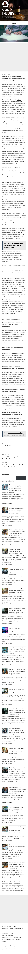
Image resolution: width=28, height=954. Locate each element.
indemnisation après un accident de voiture (11, 940)
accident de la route (7, 933)
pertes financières (7, 949)
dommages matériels (8, 184)
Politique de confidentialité (16, 928)
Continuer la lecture (7, 503)
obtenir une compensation (9, 947)
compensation (12, 267)
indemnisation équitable (8, 943)
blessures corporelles (8, 935)
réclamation (16, 949)
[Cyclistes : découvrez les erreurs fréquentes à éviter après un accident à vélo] (5, 552)
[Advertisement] (14, 57)
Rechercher (5, 474)
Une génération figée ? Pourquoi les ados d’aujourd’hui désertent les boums (17, 630)
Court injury (8, 11)
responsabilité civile (7, 334)
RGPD (4, 930)
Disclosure (5, 928)
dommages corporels (10, 173)
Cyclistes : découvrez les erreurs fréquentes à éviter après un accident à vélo (16, 551)
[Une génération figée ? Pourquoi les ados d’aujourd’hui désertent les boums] (5, 630)
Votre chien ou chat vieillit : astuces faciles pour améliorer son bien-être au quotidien (17, 590)
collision (19, 100)
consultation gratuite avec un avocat (11, 937)
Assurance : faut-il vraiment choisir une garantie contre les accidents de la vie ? (17, 828)
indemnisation (18, 265)
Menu (14, 23)
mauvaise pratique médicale (9, 945)
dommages (7, 140)
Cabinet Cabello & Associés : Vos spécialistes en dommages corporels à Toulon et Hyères (17, 690)
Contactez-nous (6, 926)
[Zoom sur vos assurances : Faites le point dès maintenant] (5, 847)
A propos (14, 926)
